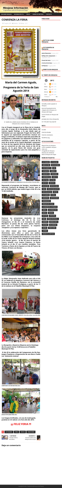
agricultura (46, 165)
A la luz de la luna (47, 63)
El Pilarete (45, 65)
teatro (44, 228)
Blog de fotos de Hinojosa (49, 145)
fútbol (53, 195)
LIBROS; (44, 210)
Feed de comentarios (47, 135)
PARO (44, 219)
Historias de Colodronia (48, 152)
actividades (9, 432)
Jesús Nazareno (46, 53)
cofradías (45, 171)
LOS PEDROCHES (53, 210)
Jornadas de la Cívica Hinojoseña (50, 119)
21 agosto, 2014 (7, 23)
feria (16, 432)
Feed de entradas (46, 132)
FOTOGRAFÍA (46, 195)
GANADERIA (45, 198)
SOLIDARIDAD (53, 225)
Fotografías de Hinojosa (48, 48)
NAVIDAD (51, 213)
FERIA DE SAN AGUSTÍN (53, 189)
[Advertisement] (51, 30)
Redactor (15, 23)
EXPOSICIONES (54, 186)
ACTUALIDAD (54, 162)
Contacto (49, 14)
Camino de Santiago (38, 14)
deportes (52, 183)
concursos (54, 174)
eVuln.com (44, 149)
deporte (45, 183)
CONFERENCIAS (46, 177)
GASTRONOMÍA (54, 198)
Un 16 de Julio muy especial (49, 122)
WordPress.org (45, 137)
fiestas (23, 432)
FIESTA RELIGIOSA (47, 192)
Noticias (22, 23)
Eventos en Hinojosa (50, 69)
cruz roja (45, 180)
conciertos (46, 174)
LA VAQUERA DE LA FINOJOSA (50, 207)
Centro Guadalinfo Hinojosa (49, 147)
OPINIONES (52, 216)
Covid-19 (54, 177)
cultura (52, 180)
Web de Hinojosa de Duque (49, 154)
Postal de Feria (46, 60)
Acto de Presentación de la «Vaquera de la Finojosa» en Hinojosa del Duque (49, 110)
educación (45, 186)
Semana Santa (54, 222)
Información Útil (19, 14)
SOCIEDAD (45, 225)
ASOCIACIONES (55, 165)
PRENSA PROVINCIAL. (53, 219)
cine (54, 168)
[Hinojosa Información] (31, 12)
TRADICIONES (31, 432)
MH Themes (41, 486)
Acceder (44, 129)
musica (44, 213)
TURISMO (45, 231)
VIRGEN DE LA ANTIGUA (48, 234)
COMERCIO (53, 171)
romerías (45, 222)
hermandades (46, 201)
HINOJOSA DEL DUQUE (48, 204)
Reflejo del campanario (48, 56)
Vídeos (28, 14)
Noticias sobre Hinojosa (48, 41)
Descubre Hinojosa (6, 14)
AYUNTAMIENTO (47, 168)
